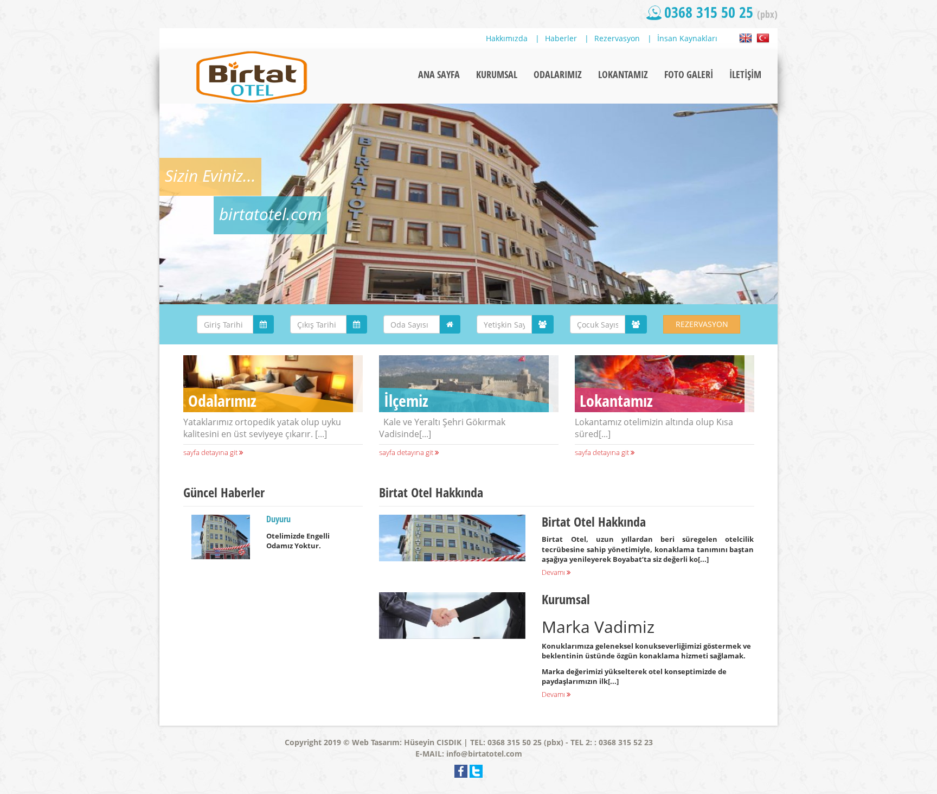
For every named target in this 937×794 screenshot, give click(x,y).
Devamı (554, 572)
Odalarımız (222, 400)
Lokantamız (616, 400)
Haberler (561, 38)
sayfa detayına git (211, 452)
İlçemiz (406, 400)
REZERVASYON (702, 324)
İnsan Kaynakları (687, 38)
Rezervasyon (617, 38)
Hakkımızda (507, 38)
